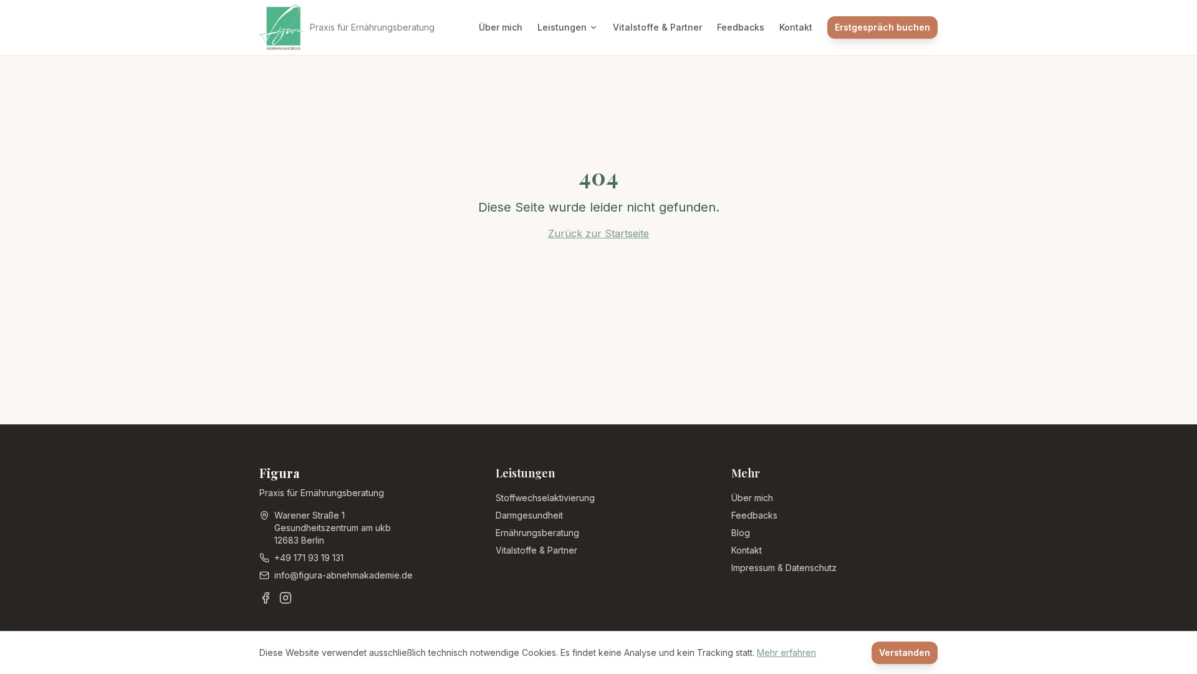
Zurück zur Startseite (598, 233)
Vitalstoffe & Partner (657, 27)
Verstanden (904, 652)
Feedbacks (740, 27)
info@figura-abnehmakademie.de (343, 575)
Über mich (500, 27)
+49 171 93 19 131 (309, 557)
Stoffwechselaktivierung (545, 497)
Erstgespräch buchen (882, 27)
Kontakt (795, 27)
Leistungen (562, 27)
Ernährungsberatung (537, 532)
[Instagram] (285, 598)
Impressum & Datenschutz (784, 567)
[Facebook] (265, 598)
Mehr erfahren (786, 652)
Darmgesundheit (529, 515)
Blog (740, 532)
